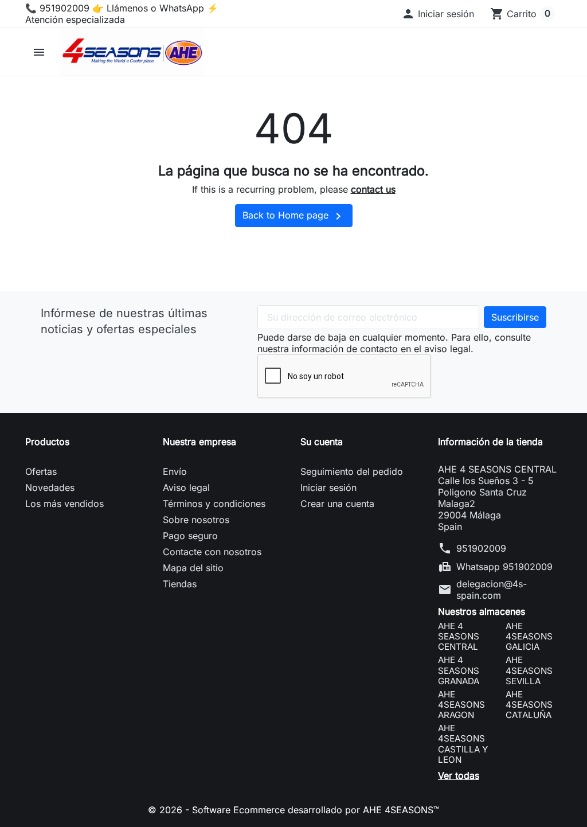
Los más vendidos (64, 503)
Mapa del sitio (193, 568)
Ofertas (41, 471)
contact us (373, 189)
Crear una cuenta (337, 503)
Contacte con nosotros (212, 551)
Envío (175, 471)
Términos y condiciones (214, 503)
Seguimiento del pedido (351, 471)
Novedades (50, 487)
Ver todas (458, 775)
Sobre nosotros (196, 519)
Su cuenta (321, 441)
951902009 (481, 548)
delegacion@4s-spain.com (491, 589)
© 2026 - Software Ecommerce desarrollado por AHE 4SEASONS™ (293, 810)
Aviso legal (186, 487)
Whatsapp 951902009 (504, 566)
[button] (437, 13)
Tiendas (180, 584)
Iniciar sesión (328, 487)
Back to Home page (293, 216)
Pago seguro (190, 535)
